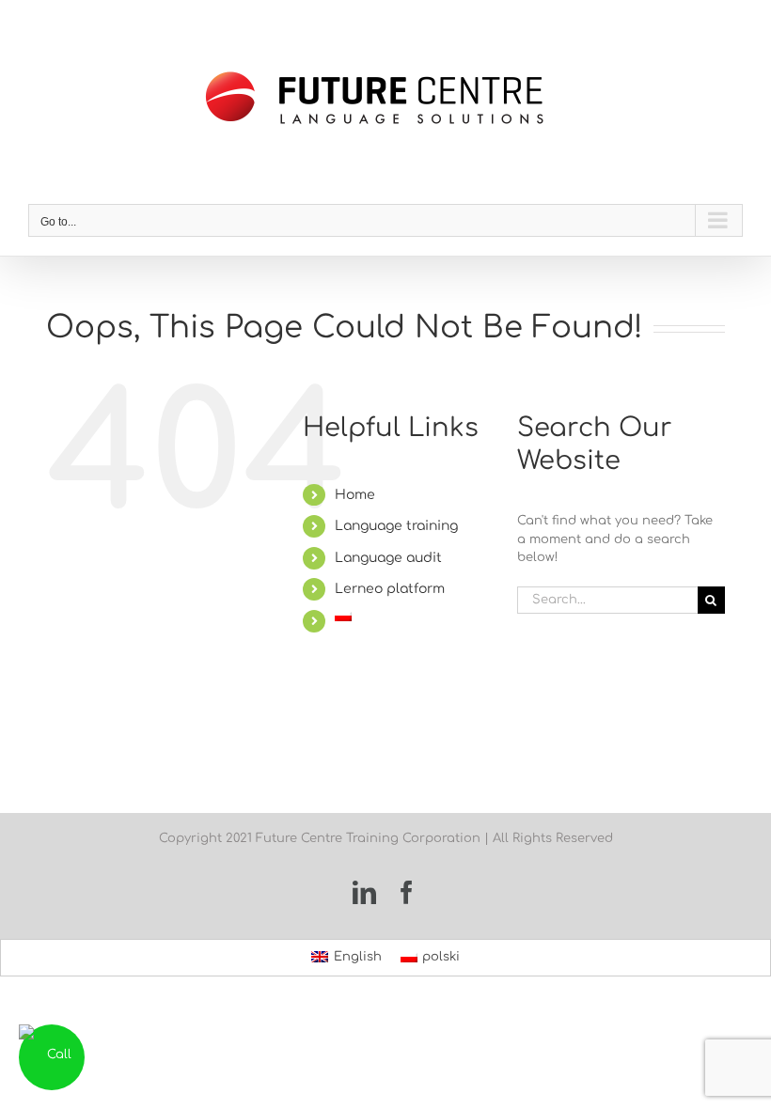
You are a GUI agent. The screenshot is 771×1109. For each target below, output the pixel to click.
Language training (396, 526)
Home (355, 495)
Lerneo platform (390, 589)
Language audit (388, 558)
